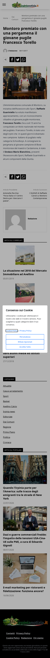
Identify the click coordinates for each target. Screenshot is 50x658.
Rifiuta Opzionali (25, 342)
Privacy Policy (25, 330)
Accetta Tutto (25, 347)
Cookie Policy (12, 330)
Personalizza (25, 337)
